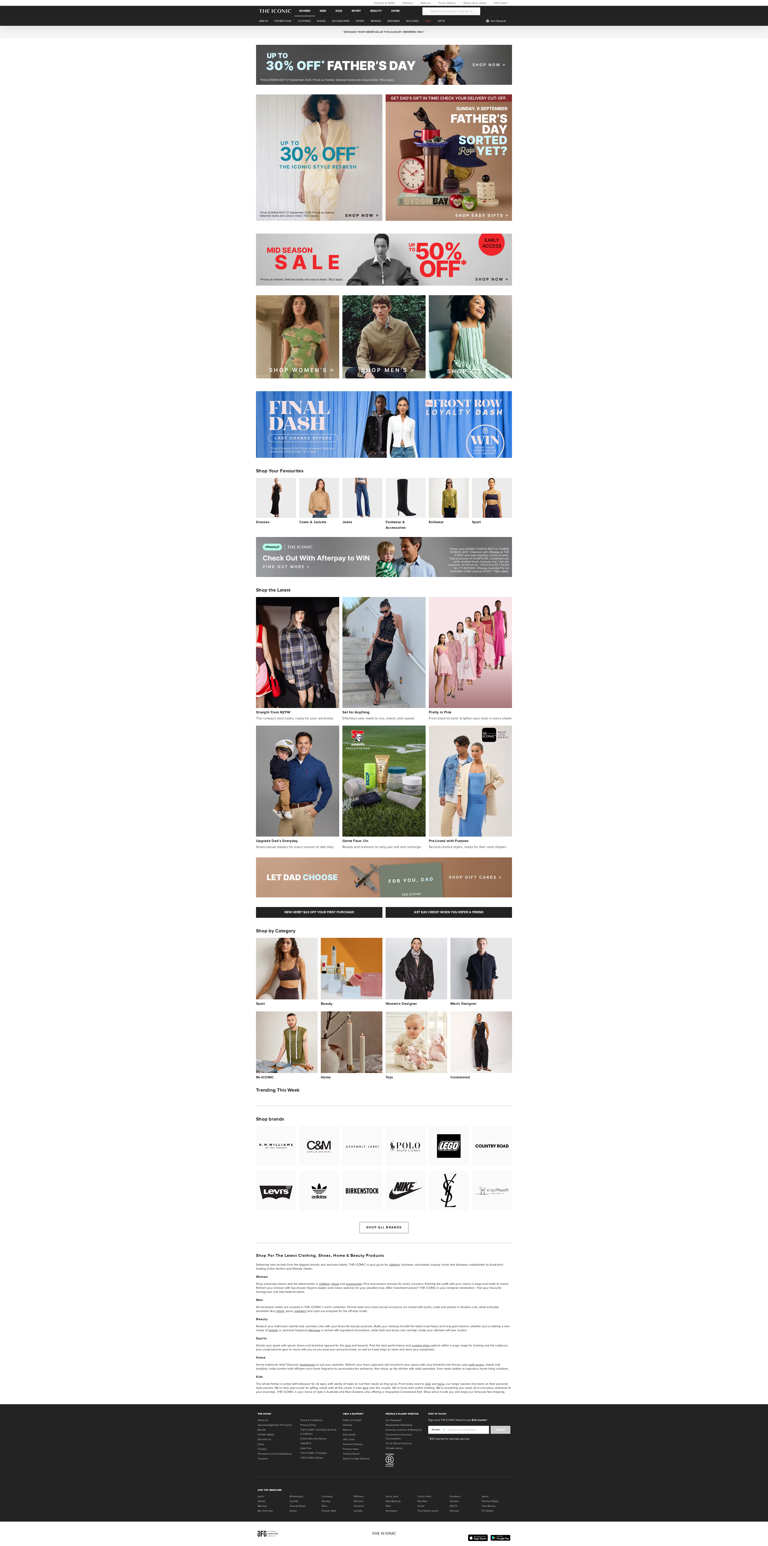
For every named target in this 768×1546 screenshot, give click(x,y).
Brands (262, 1429)
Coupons (263, 1458)
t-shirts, (280, 1311)
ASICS (453, 1506)
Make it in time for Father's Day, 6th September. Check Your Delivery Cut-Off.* (384, 32)
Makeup (262, 1506)
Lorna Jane (392, 1496)
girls (428, 1383)
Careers (262, 1449)
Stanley (326, 1501)
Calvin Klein (424, 1496)
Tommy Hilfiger (490, 1501)
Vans (324, 1506)
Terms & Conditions (311, 1420)
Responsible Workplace (399, 1425)
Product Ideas (351, 1449)
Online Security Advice (313, 1438)
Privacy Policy (308, 1425)
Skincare (314, 1330)
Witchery (359, 1496)
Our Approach (394, 1420)
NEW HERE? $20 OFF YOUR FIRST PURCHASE (319, 912)
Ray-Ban (422, 1501)
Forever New (329, 1510)
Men (323, 11)
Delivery (407, 3)
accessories (354, 1283)
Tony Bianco (488, 1506)
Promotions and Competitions (275, 1453)
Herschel (359, 1506)
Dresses (454, 1510)
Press (261, 1444)
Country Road (297, 1506)
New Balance (393, 1501)
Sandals (454, 1501)
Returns (425, 3)
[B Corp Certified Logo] (405, 1460)
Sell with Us (264, 1439)
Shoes (293, 1510)
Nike (388, 1506)
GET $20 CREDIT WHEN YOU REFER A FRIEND (448, 912)
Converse (327, 1496)
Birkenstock (296, 1496)
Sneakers (455, 1496)
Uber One (305, 1448)
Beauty (376, 11)
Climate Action (394, 1448)
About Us (263, 1420)
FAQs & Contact (352, 1420)
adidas (261, 1501)
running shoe (421, 1345)
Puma (421, 1506)
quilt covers (476, 1364)
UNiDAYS (305, 1443)
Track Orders (446, 3)
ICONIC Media (266, 1434)
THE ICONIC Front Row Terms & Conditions (318, 1431)
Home (395, 11)
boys (441, 1383)
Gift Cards (500, 3)
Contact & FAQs (384, 3)
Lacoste (358, 1510)
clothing (394, 1264)
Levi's (261, 1496)
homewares (307, 1364)
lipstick (273, 1330)
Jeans (485, 1496)
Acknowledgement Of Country (275, 1425)
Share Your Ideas (474, 3)
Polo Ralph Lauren (428, 1510)
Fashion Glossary (353, 1444)
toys (365, 1387)
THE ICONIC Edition (311, 1457)
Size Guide (349, 1434)
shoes (335, 1283)
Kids (339, 11)
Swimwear (391, 1510)
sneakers (300, 1311)
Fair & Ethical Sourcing (398, 1443)
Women (304, 11)
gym (348, 1345)
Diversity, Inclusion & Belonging (403, 1429)
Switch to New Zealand (356, 1458)
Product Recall (351, 1453)
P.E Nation (487, 1510)
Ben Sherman (265, 1510)
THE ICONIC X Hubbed (313, 1453)
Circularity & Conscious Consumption (399, 1436)
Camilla (294, 1501)
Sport (356, 11)
